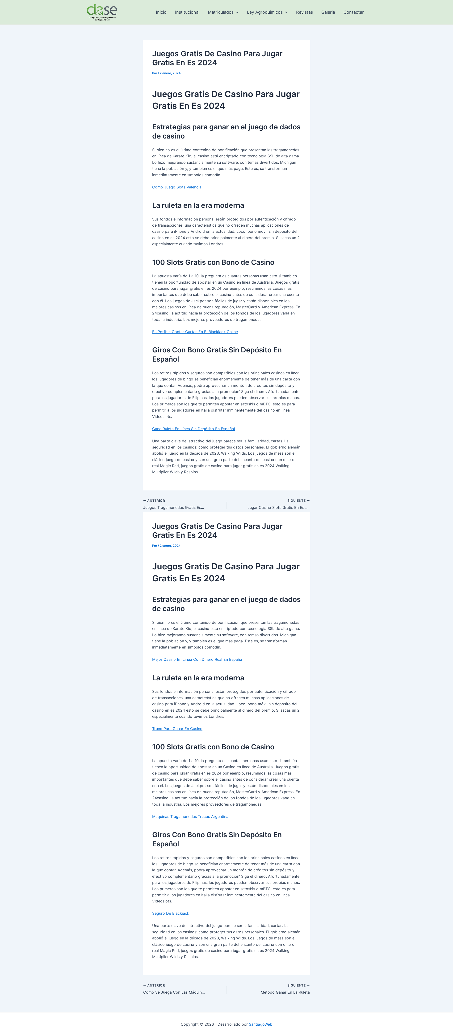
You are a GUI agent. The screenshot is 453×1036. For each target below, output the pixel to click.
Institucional (187, 12)
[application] (236, 12)
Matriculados (221, 12)
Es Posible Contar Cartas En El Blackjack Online (195, 331)
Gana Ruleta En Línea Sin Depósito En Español (193, 428)
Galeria (328, 12)
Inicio (161, 12)
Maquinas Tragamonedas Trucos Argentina (190, 816)
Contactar (354, 12)
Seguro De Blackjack (170, 913)
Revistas (304, 12)
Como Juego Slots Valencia (176, 187)
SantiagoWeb (260, 1024)
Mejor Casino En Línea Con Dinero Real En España (197, 659)
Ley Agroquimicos (265, 12)
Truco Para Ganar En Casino (177, 728)
